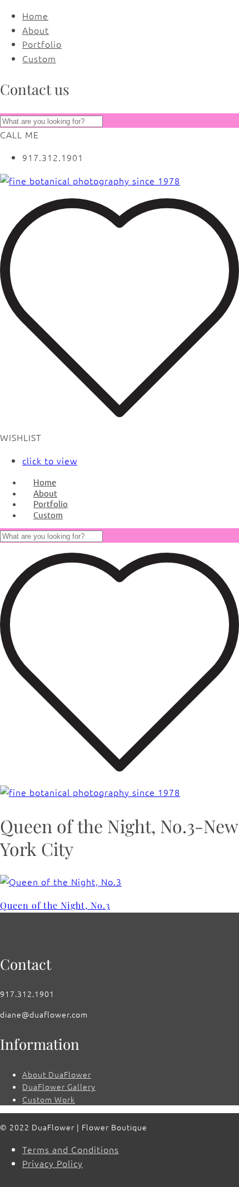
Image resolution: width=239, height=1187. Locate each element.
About (35, 30)
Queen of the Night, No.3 (55, 905)
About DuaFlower (56, 1074)
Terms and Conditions (70, 1149)
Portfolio (42, 44)
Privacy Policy (52, 1163)
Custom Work (48, 1099)
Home (35, 15)
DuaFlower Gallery (59, 1086)
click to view (49, 460)
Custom (39, 58)
